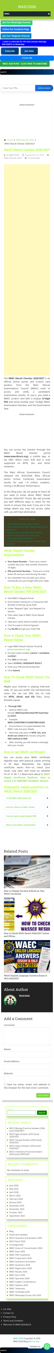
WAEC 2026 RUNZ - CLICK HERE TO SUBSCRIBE (25, 63)
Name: (7, 1049)
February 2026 (16, 1199)
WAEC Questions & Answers (22, 1261)
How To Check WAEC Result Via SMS (22, 535)
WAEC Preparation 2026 (20, 1258)
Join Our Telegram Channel (16, 36)
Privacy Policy (9, 1316)
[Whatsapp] (47, 1346)
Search (10, 1109)
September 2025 (17, 1215)
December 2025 (16, 1205)
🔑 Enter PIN (27, 58)
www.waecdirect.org (18, 649)
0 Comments (34, 158)
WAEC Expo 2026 (17, 1251)
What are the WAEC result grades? (21, 825)
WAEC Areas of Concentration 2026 (25, 1248)
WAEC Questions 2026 (19, 1265)
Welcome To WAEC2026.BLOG (17, 1324)
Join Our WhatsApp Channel (17, 22)
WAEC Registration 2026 (20, 1268)
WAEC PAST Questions (19, 1254)
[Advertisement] (27, 270)
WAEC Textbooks (17, 1288)
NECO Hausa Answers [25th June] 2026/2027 (25, 1147)
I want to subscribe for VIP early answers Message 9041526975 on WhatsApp (24, 42)
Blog (11, 1231)
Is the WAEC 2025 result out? (18, 798)
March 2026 (14, 1195)
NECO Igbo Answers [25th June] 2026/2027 (24, 1135)
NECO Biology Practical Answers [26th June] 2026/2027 (27, 1129)
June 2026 (13, 1185)
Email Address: (12, 1061)
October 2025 (15, 1212)
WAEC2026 (27, 6)
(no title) (7, 1309)
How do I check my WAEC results (20, 807)
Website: (8, 1073)
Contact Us (8, 1313)
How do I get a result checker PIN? (21, 816)
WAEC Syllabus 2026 (18, 1285)
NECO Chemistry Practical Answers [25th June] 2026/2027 (25, 1153)
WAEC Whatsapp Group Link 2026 (25, 1295)
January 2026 (15, 1202)
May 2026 (13, 1189)
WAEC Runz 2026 (17, 1275)
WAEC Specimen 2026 (19, 1278)
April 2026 (14, 1192)
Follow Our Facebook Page (16, 29)
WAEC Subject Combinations (22, 1281)
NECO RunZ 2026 (17, 1241)
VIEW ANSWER (44, 88)
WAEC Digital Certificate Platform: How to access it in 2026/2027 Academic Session (27, 777)
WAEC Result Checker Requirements (22, 524)
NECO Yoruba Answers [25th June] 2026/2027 (25, 1141)
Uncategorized (16, 1244)
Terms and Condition (13, 1320)
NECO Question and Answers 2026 (25, 1238)
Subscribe (10, 51)
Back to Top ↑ (34, 1341)
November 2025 (16, 1209)
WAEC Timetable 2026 (19, 1292)
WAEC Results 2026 (25, 140)
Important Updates (18, 1234)
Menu (6, 14)
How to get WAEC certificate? (19, 538)
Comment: (9, 1025)
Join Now (29, 51)
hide (32, 519)
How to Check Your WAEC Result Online (23, 532)
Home (10, 140)
